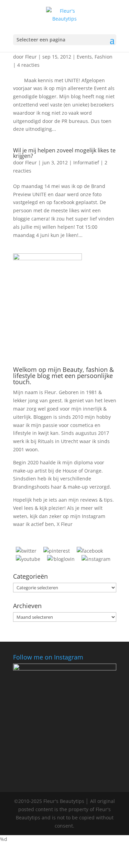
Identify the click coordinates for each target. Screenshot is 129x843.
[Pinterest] (56, 551)
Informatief (86, 162)
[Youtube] (28, 559)
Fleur (31, 56)
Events (84, 56)
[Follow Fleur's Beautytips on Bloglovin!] (61, 559)
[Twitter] (26, 551)
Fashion (103, 56)
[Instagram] (96, 559)
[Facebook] (90, 551)
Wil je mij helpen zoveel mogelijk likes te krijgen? (64, 153)
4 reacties (28, 65)
